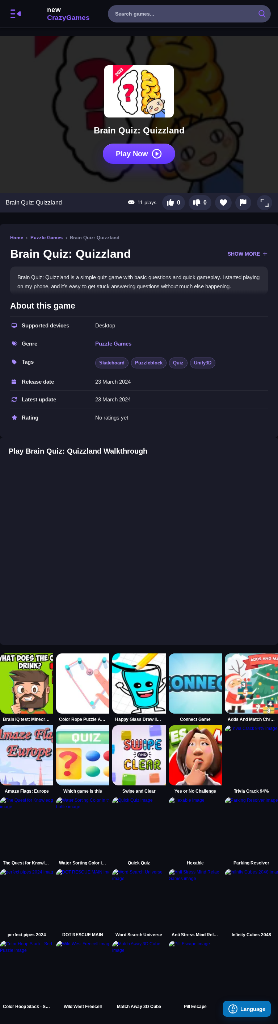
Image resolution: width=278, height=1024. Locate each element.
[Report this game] (243, 202)
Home (16, 237)
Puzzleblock (149, 363)
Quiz (178, 363)
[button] (265, 203)
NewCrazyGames (59, 14)
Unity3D (202, 363)
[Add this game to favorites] (223, 202)
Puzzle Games (46, 237)
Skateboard (112, 363)
